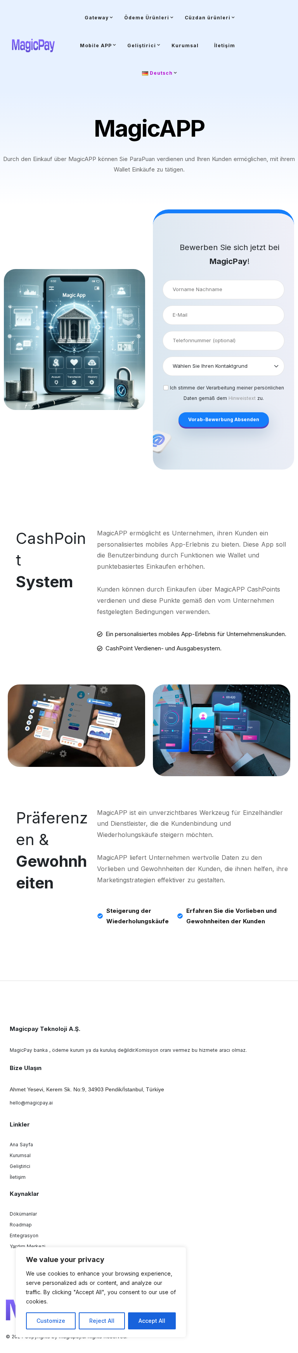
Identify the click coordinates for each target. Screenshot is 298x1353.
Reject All (101, 1320)
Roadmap (21, 1225)
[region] (101, 1292)
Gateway (97, 18)
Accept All (152, 1320)
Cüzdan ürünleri (207, 18)
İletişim (224, 45)
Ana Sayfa (21, 1144)
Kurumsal (185, 45)
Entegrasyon (24, 1235)
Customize (50, 1320)
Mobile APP (96, 45)
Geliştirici (141, 45)
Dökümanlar (23, 1214)
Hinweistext (242, 398)
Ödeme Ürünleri (146, 18)
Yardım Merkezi (27, 1246)
